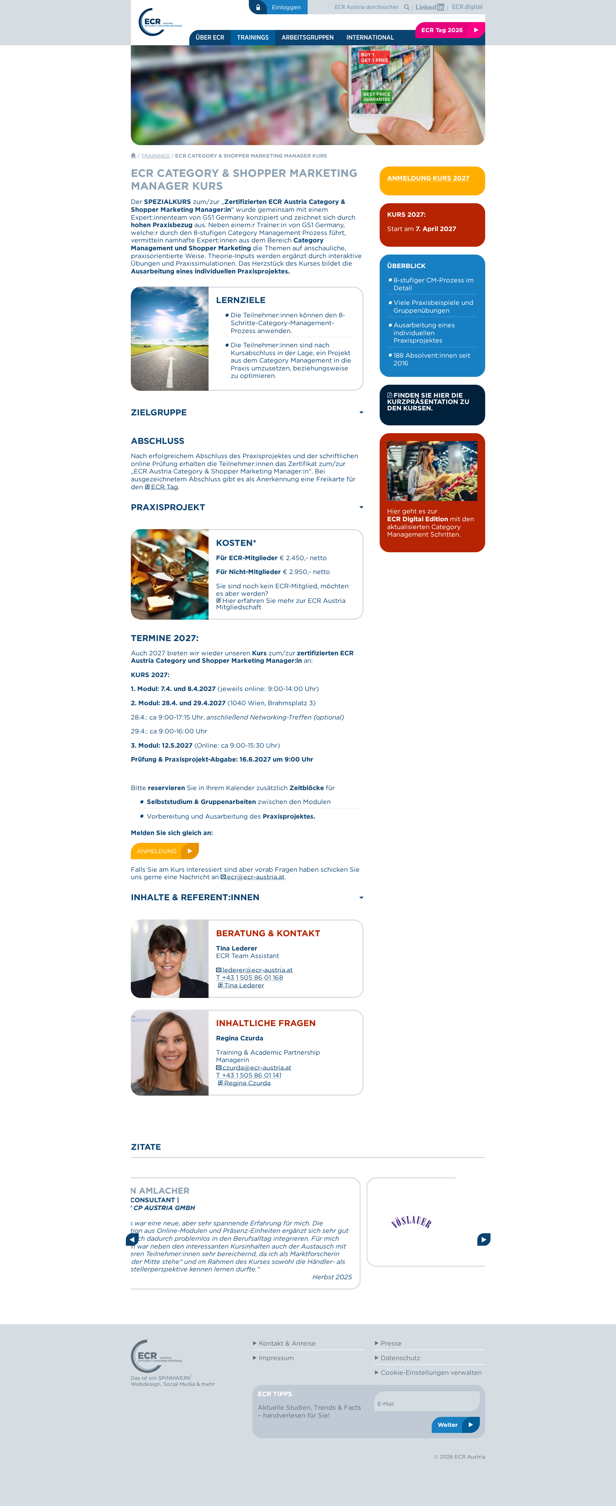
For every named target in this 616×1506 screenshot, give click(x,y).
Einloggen (286, 7)
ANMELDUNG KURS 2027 (428, 178)
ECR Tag (164, 487)
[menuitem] (210, 37)
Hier (393, 511)
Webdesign (145, 1384)
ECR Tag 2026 (442, 30)
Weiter (448, 1424)
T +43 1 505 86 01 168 (249, 977)
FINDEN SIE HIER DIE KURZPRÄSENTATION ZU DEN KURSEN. (428, 401)
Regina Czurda (247, 1083)
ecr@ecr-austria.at (255, 877)
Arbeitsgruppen (308, 37)
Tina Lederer (244, 985)
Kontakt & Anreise (287, 1343)
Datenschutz (400, 1358)
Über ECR (210, 37)
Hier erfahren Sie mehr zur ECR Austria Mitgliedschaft (280, 604)
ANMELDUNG (157, 851)
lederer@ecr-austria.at (257, 970)
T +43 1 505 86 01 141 (248, 1075)
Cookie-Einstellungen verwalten (431, 1372)
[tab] (247, 412)
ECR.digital (467, 6)
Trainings (253, 37)
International (370, 37)
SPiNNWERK (174, 1378)
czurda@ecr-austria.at (256, 1068)
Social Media (179, 1384)
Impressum (276, 1358)
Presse (391, 1343)
